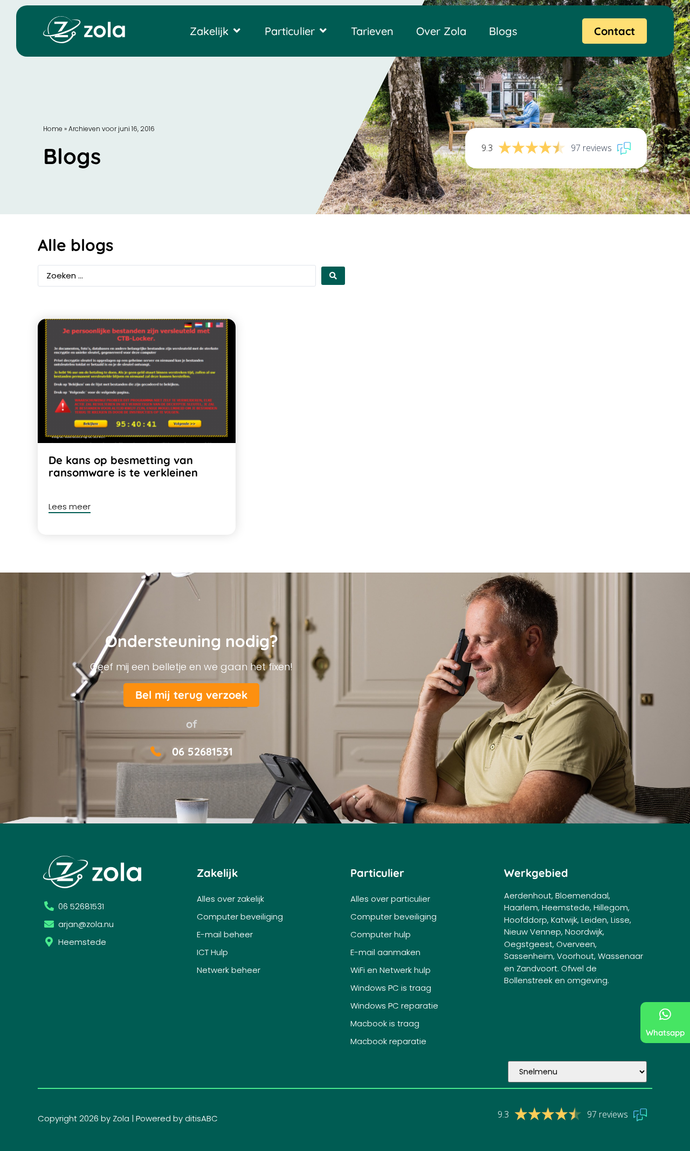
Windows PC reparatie (394, 1005)
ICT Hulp (212, 952)
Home (53, 128)
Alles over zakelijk (230, 898)
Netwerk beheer (228, 970)
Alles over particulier (390, 898)
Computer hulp (380, 934)
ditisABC (201, 1118)
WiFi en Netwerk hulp (390, 970)
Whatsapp (665, 1032)
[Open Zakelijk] (236, 30)
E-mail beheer (225, 934)
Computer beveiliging (240, 916)
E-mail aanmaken (385, 952)
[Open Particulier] (323, 30)
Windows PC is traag (390, 987)
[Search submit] (333, 276)
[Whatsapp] (665, 1014)
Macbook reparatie (388, 1041)
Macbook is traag (384, 1023)
